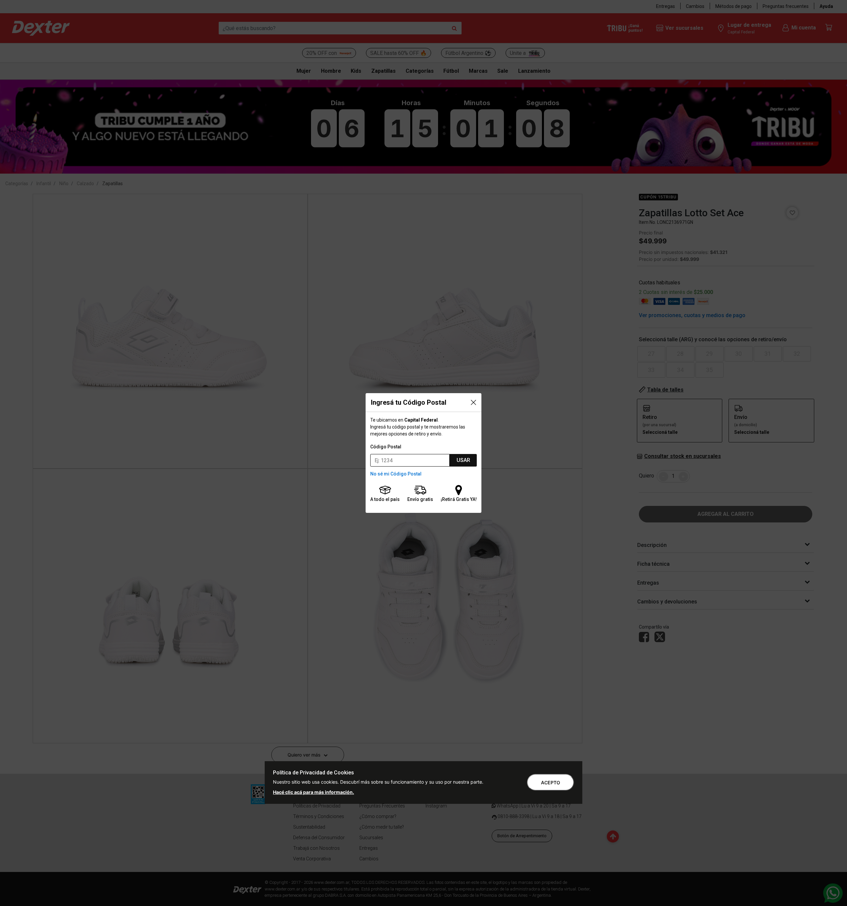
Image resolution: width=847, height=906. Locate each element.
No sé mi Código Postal (396, 473)
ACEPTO (550, 782)
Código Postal (385, 446)
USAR (463, 460)
